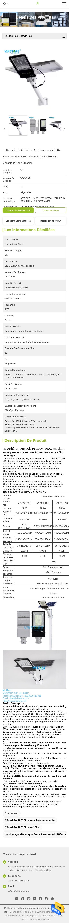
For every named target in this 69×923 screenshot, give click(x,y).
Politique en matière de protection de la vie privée (29, 908)
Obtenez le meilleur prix (18, 210)
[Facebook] (23, 899)
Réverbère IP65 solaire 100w (22, 827)
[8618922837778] (52, 899)
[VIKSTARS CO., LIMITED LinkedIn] (40, 899)
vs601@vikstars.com (18, 891)
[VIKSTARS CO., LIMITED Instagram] (28, 899)
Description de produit (50, 221)
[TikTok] (46, 899)
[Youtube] (34, 899)
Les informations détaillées (18, 221)
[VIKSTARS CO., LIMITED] (35, 3)
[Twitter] (17, 899)
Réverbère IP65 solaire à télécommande (30, 820)
